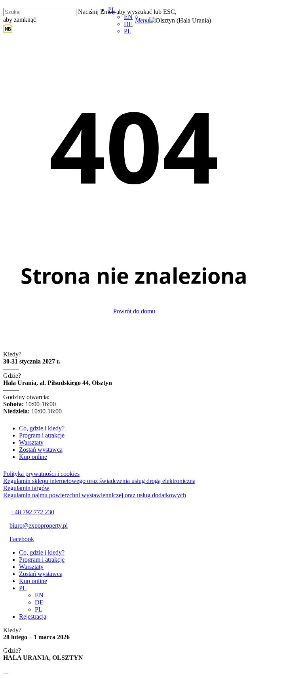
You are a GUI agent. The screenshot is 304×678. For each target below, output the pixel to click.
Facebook (22, 539)
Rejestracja (32, 616)
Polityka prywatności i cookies (41, 473)
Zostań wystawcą (41, 449)
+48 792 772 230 (32, 512)
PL (23, 588)
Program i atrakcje (42, 435)
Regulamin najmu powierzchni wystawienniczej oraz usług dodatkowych (94, 495)
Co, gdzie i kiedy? (42, 428)
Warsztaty (31, 442)
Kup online (33, 456)
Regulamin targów (26, 488)
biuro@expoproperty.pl (39, 525)
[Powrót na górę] (5, 671)
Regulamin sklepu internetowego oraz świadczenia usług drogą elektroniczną (99, 480)
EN (39, 595)
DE (39, 602)
